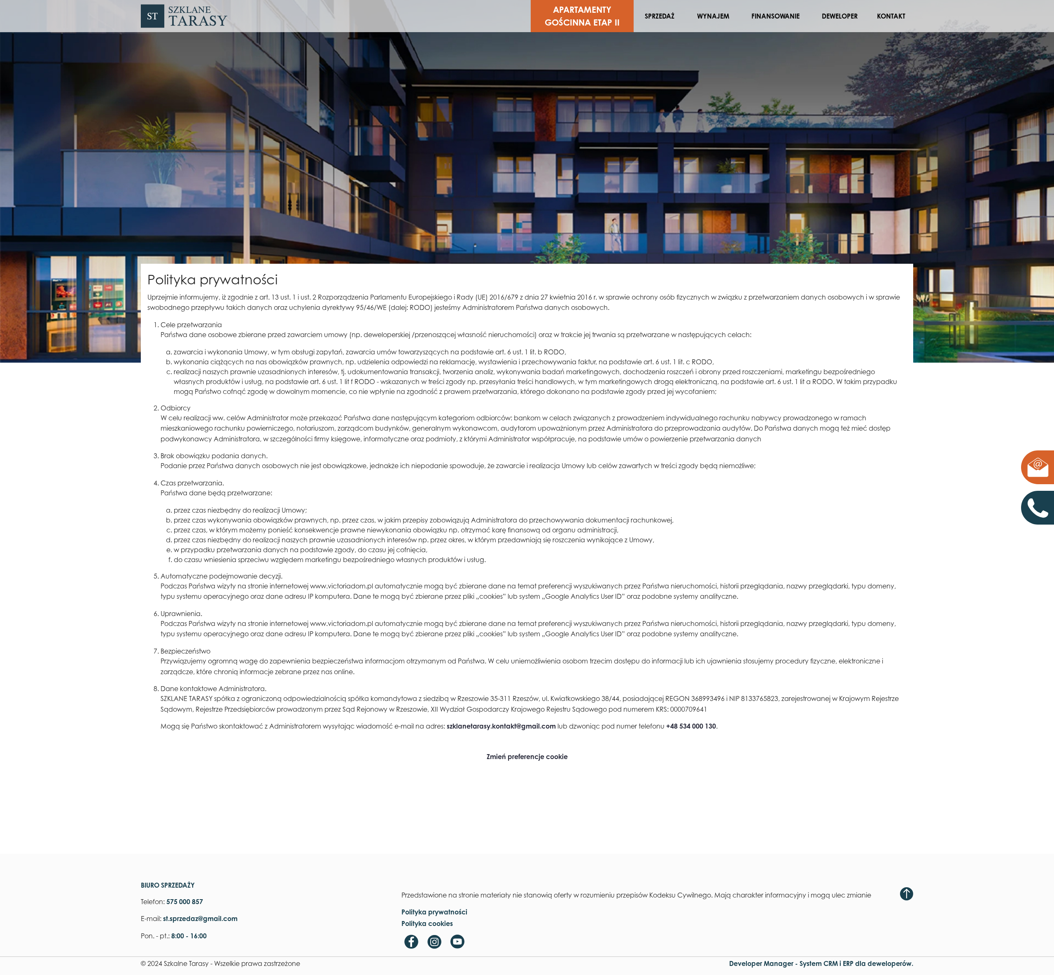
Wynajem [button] (713, 16)
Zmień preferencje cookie (527, 756)
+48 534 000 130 (691, 726)
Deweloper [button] (840, 16)
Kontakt (891, 16)
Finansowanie (775, 16)
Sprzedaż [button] (659, 16)
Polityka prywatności (434, 912)
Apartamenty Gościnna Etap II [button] (582, 16)
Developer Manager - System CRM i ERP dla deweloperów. (821, 963)
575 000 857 (1045, 508)
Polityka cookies (427, 923)
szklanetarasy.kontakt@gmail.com (501, 726)
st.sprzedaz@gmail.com (1037, 467)
